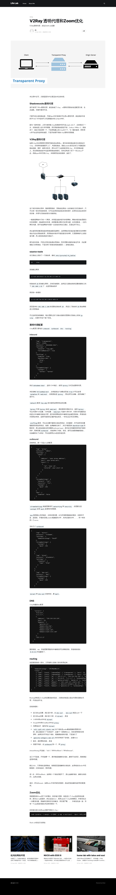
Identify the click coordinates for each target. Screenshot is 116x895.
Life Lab (14, 3)
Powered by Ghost (100, 883)
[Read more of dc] (32, 31)
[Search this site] (104, 3)
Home (24, 3)
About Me (32, 3)
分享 (84, 31)
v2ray (31, 17)
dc (35, 30)
